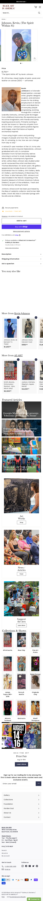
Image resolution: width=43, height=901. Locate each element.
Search (4, 850)
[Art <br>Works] (21, 495)
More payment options (21, 231)
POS (3, 897)
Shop (21, 522)
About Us (5, 853)
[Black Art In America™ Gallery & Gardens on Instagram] (23, 866)
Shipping (4, 216)
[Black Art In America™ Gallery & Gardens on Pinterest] (37, 866)
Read (21, 574)
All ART (18, 355)
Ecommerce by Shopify (18, 897)
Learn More (21, 625)
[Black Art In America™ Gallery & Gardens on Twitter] (33, 866)
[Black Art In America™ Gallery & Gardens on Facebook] (26, 866)
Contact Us (35, 899)
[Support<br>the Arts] (21, 598)
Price (4, 68)
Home (3, 19)
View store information (12, 248)
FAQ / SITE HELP (7, 846)
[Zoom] (34, 58)
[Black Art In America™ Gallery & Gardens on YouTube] (30, 866)
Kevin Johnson (22, 313)
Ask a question (8, 264)
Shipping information (10, 259)
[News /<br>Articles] (21, 547)
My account (6, 856)
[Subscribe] (38, 783)
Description (6, 254)
